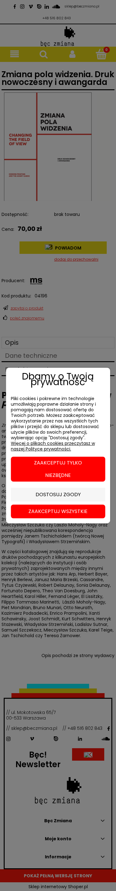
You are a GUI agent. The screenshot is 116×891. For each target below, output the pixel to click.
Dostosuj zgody (58, 494)
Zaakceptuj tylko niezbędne (58, 469)
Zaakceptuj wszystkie (58, 511)
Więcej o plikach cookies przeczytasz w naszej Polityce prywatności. (53, 446)
